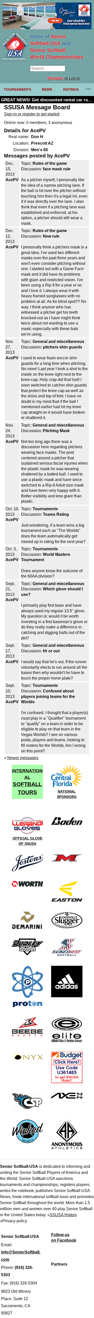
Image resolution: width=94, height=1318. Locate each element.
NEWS (47, 89)
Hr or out (51, 651)
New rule (51, 236)
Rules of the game (50, 163)
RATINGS (71, 89)
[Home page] (15, 59)
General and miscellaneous (58, 341)
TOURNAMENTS (17, 89)
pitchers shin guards (62, 347)
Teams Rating (56, 514)
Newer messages (22, 758)
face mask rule (56, 169)
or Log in (63, 78)
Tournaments (45, 509)
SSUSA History (63, 1215)
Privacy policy (14, 1221)
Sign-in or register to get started (31, 114)
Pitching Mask (56, 431)
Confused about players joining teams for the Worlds (48, 696)
